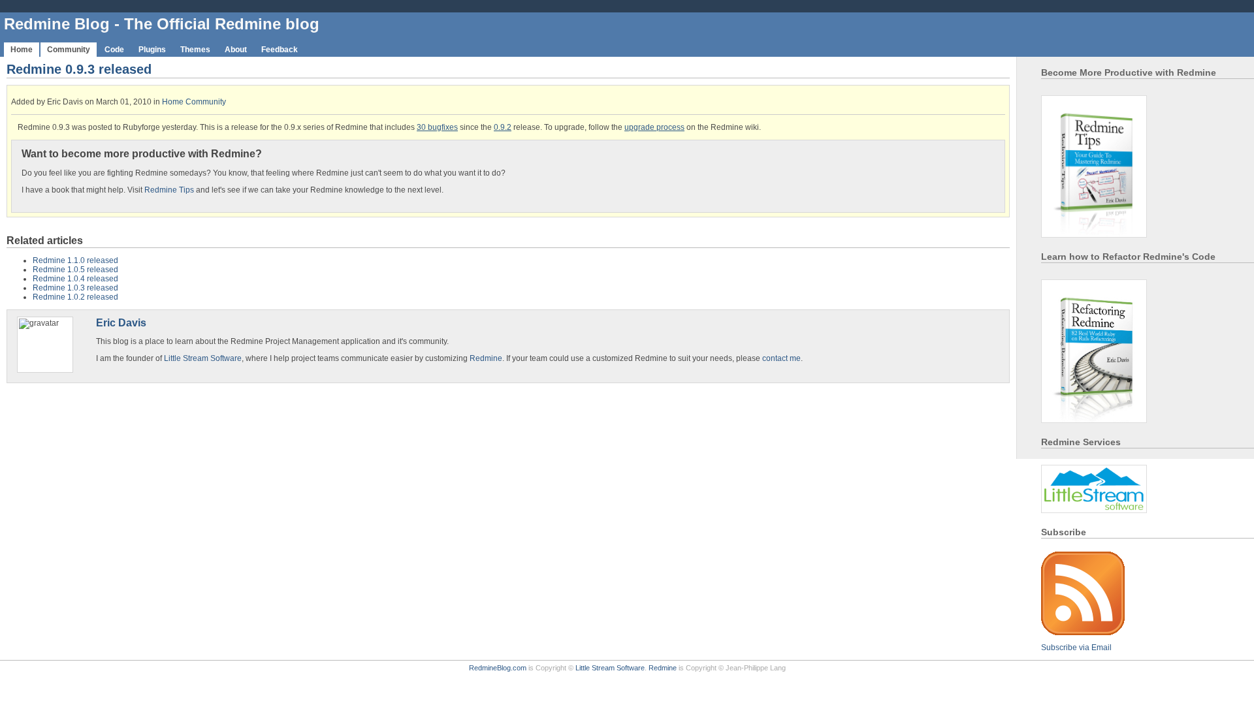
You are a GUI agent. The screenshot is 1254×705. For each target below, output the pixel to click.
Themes (195, 49)
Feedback (279, 49)
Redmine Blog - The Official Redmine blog (161, 24)
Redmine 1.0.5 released (75, 269)
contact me (781, 358)
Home (21, 49)
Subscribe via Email (1076, 647)
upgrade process (654, 127)
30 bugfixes (437, 127)
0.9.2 (502, 127)
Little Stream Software (203, 358)
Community (68, 49)
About (236, 49)
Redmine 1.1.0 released (75, 260)
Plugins (152, 49)
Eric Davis (121, 322)
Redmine (486, 358)
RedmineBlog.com (497, 668)
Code (114, 49)
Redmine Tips (169, 190)
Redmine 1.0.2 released (75, 297)
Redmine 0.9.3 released (79, 69)
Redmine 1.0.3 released (75, 287)
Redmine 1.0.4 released (75, 278)
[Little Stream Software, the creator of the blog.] (1094, 513)
